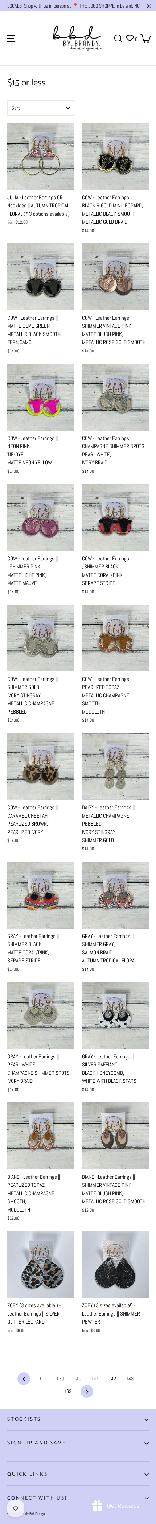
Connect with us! (37, 1498)
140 (77, 1378)
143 (130, 1378)
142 (112, 1378)
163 (67, 1391)
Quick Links (27, 1474)
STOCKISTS (24, 1419)
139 (60, 1378)
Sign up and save (36, 1443)
